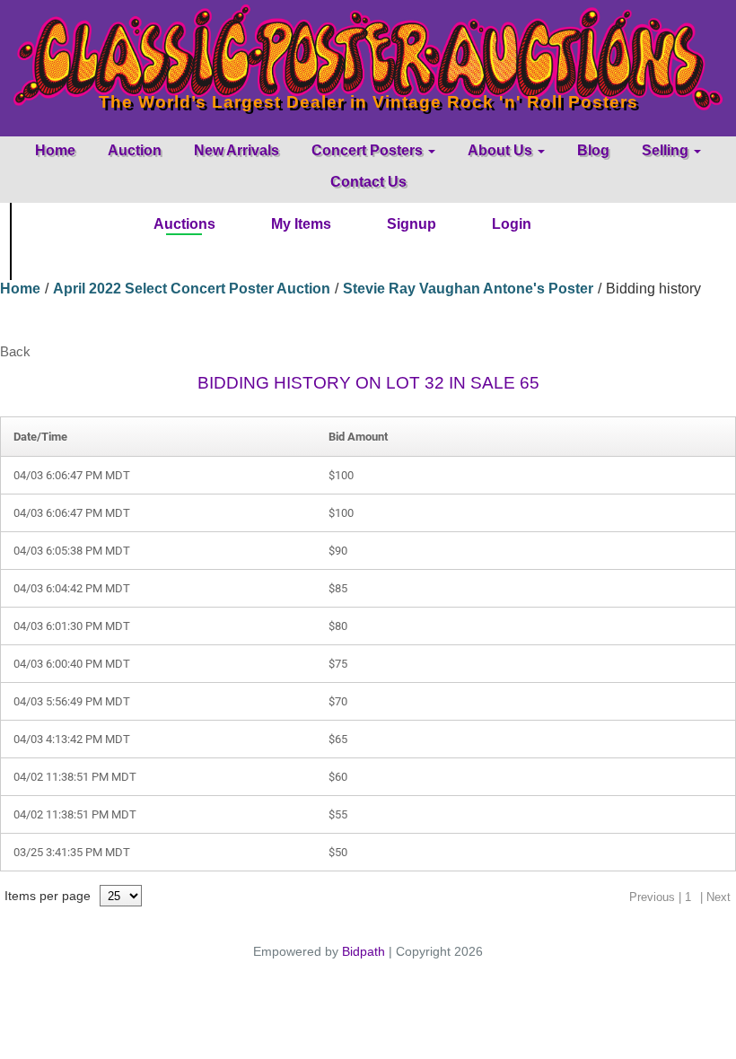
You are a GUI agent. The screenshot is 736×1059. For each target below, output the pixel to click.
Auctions (184, 224)
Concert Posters (368, 150)
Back (15, 351)
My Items (301, 224)
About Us (502, 150)
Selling (667, 150)
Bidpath (363, 951)
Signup (411, 224)
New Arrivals (236, 150)
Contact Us (368, 181)
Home (55, 150)
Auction (135, 150)
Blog (593, 150)
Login (511, 224)
